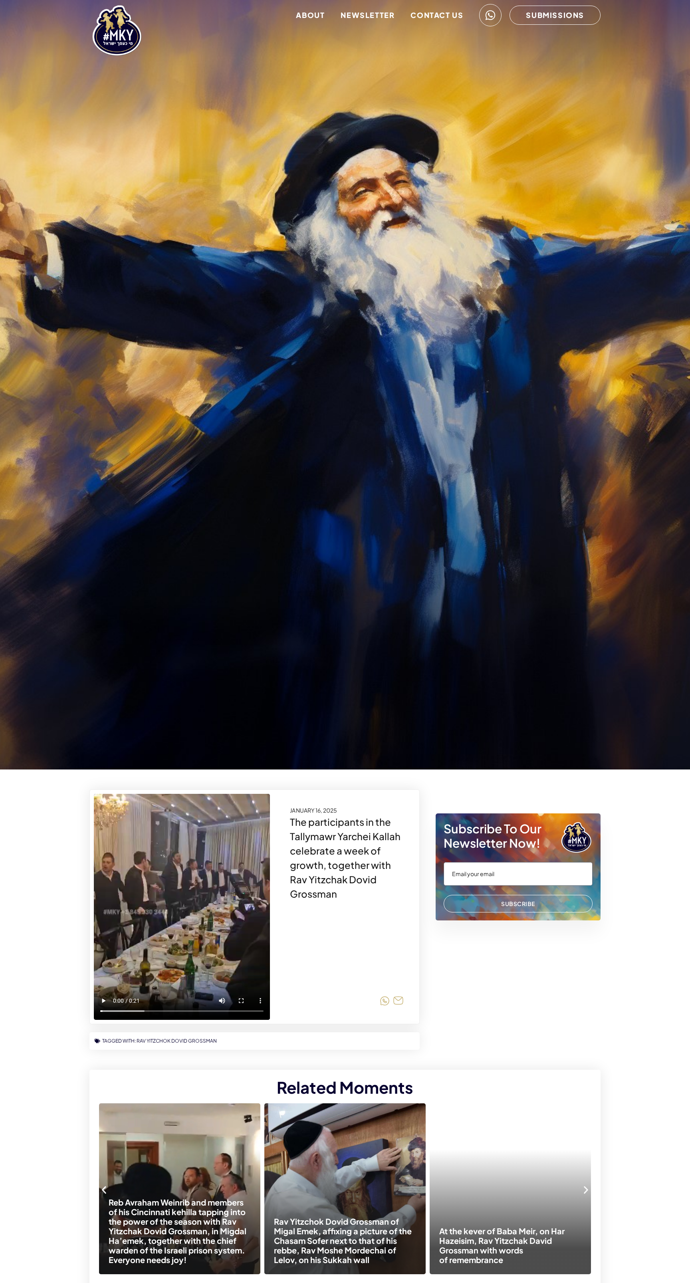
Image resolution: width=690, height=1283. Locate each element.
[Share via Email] (398, 1002)
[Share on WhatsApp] (384, 1002)
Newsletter (368, 15)
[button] (104, 1190)
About (310, 15)
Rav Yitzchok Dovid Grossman (177, 1041)
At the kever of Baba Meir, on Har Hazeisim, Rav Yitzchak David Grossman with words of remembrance (407, 1245)
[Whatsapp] (490, 15)
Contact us (436, 15)
